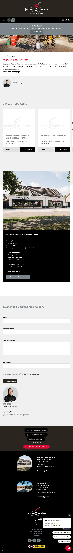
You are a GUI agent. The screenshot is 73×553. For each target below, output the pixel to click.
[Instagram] (34, 540)
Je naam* (5, 317)
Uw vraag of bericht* (9, 340)
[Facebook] (30, 540)
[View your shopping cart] (13, 20)
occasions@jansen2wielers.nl (47, 492)
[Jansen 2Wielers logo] (36, 8)
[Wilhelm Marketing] (2, 550)
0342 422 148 (12, 245)
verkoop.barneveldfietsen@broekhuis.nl (21, 248)
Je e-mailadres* (7, 362)
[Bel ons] (9, 20)
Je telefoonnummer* (9, 328)
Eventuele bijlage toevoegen (11, 375)
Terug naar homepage (11, 72)
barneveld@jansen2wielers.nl (46, 466)
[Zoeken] (4, 20)
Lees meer (59, 28)
